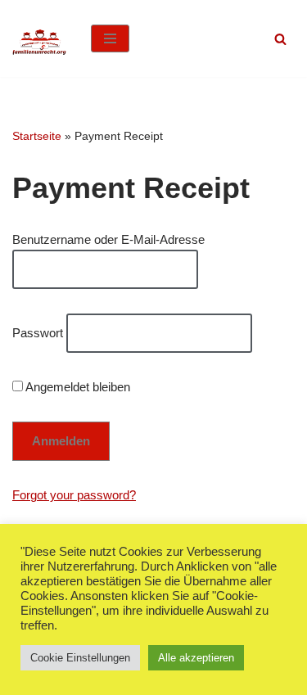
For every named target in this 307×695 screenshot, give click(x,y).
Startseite (36, 135)
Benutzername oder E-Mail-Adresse (108, 239)
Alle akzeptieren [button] (196, 658)
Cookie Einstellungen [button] (80, 658)
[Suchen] (280, 39)
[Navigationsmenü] (110, 38)
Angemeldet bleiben (76, 387)
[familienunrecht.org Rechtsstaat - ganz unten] (39, 38)
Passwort (37, 333)
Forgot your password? (74, 495)
